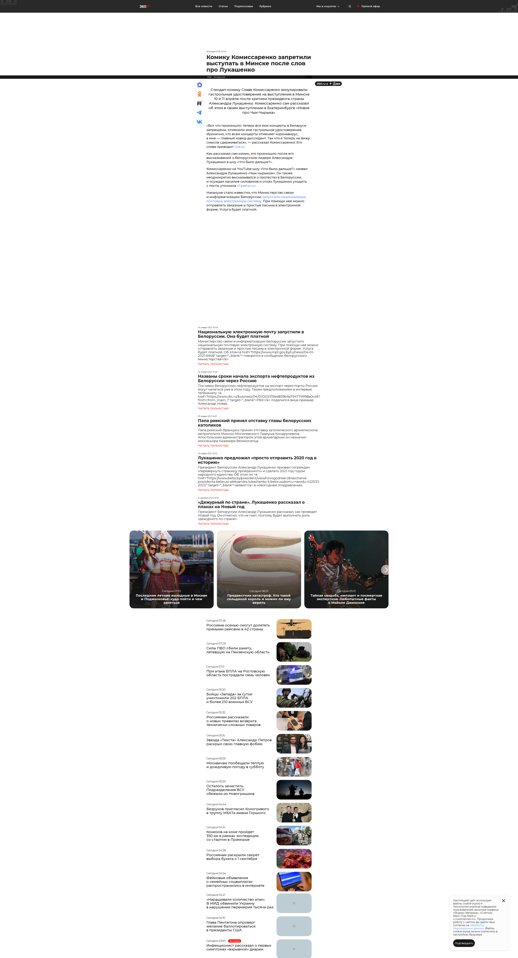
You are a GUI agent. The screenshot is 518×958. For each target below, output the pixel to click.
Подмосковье (243, 6)
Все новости (203, 6)
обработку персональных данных (468, 927)
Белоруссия (219, 77)
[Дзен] (328, 83)
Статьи (223, 6)
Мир (209, 77)
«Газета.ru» (246, 186)
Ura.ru (239, 147)
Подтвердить (464, 943)
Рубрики (265, 6)
